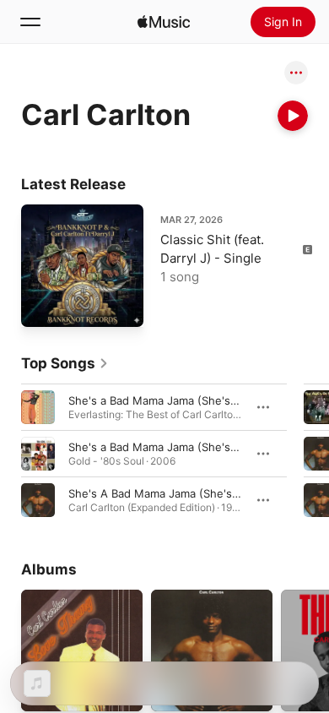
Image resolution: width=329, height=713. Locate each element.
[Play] (293, 116)
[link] (65, 363)
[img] (164, 22)
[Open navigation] (30, 22)
